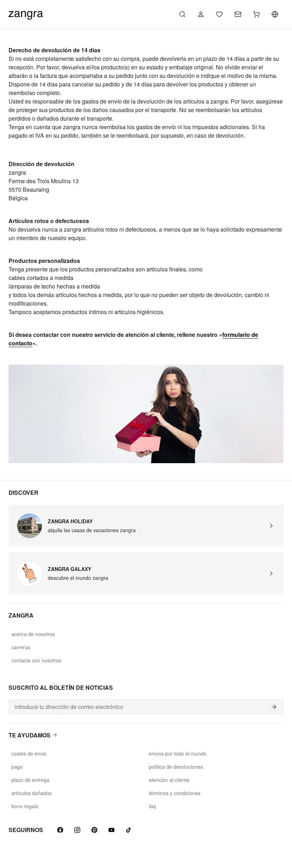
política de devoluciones (176, 766)
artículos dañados (31, 792)
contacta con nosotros (36, 660)
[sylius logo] (26, 13)
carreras (20, 647)
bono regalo (24, 806)
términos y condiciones (174, 792)
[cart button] (256, 14)
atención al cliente (169, 779)
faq (152, 806)
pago (17, 766)
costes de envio (29, 753)
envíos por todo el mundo (178, 753)
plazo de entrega (30, 779)
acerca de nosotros (33, 633)
